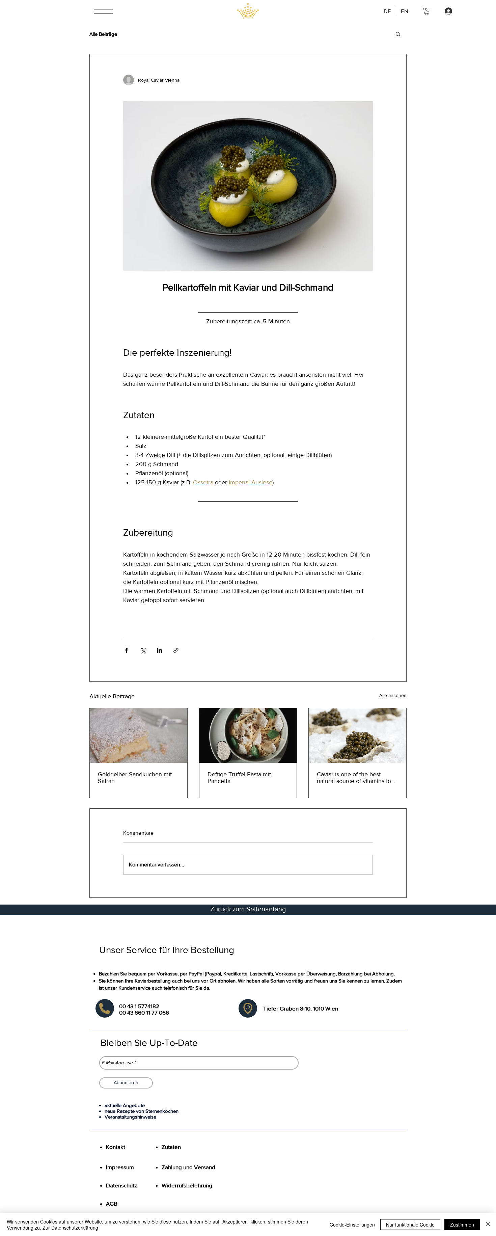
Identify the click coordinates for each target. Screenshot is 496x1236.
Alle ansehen (393, 695)
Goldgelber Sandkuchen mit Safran (135, 777)
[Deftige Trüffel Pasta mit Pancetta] (248, 735)
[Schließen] (488, 1224)
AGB (111, 1203)
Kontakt (115, 1147)
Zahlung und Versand (188, 1167)
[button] (426, 11)
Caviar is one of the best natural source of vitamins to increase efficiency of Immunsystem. (354, 777)
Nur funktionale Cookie (410, 1224)
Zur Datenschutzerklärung (70, 1227)
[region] (104, 1008)
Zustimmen (462, 1224)
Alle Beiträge (103, 34)
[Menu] (103, 11)
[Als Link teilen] (176, 650)
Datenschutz (121, 1185)
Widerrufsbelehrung (187, 1185)
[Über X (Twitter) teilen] (143, 650)
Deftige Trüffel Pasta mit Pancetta (239, 777)
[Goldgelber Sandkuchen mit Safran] (138, 735)
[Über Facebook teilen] (126, 650)
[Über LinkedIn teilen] (159, 650)
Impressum (120, 1167)
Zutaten (172, 1147)
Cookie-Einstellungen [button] (352, 1224)
